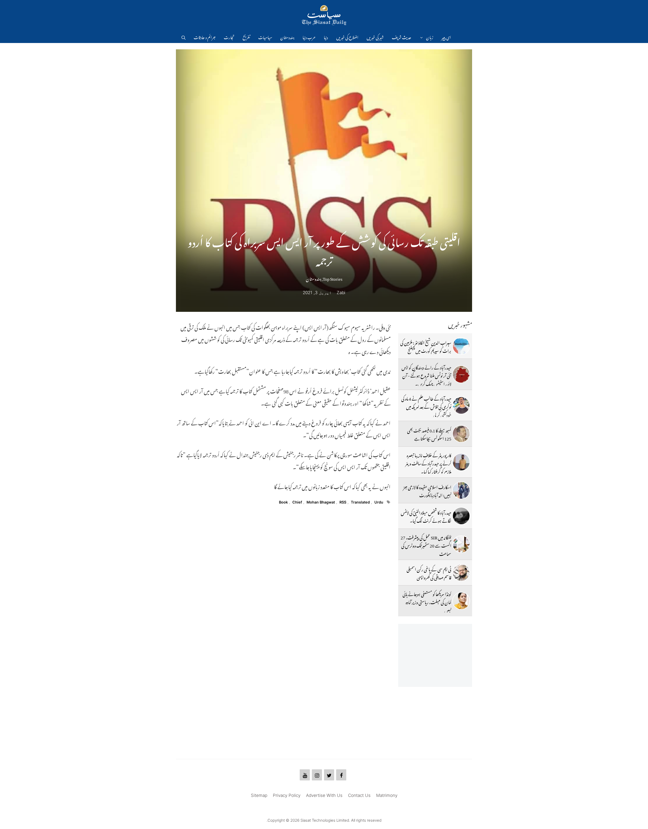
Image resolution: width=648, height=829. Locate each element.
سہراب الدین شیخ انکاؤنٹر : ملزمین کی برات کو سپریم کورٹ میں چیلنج (425, 346)
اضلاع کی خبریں (347, 37)
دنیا (326, 37)
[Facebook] (341, 774)
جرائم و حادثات (205, 37)
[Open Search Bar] (183, 36)
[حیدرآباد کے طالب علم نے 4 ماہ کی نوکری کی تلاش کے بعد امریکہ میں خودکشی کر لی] (461, 405)
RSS (342, 502)
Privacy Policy (286, 795)
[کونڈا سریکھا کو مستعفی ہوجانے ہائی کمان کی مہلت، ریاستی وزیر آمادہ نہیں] (461, 601)
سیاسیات (265, 37)
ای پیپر (446, 37)
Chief (297, 502)
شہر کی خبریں (375, 37)
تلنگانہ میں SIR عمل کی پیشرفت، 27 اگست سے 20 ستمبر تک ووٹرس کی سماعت (426, 544)
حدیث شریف (401, 37)
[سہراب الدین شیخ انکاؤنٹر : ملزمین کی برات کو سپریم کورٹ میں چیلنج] (461, 346)
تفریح (246, 37)
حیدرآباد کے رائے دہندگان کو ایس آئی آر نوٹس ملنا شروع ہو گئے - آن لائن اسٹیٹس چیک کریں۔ (426, 374)
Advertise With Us (324, 795)
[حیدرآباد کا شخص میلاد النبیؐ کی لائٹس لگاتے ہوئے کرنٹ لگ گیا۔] (461, 516)
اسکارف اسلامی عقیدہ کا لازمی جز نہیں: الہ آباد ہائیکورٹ (427, 490)
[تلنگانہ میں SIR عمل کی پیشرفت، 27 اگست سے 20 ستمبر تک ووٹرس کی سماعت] (461, 544)
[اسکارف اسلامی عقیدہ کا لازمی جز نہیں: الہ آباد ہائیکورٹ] (461, 490)
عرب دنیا (309, 37)
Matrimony (386, 795)
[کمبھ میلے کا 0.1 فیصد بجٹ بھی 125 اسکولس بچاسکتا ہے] (461, 434)
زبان (429, 37)
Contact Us (359, 795)
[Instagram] (317, 774)
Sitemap (259, 795)
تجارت (229, 37)
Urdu (378, 502)
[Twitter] (329, 774)
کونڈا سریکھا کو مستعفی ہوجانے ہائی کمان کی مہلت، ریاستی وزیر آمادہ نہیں (426, 601)
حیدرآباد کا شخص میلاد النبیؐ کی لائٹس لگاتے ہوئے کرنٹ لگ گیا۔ (426, 516)
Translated (360, 502)
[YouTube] (305, 774)
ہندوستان (287, 37)
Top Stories (332, 278)
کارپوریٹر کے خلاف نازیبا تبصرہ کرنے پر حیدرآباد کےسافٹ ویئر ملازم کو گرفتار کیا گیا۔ (428, 462)
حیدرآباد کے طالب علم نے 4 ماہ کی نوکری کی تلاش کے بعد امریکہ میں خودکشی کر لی (426, 406)
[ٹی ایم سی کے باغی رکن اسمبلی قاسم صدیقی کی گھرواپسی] (461, 572)
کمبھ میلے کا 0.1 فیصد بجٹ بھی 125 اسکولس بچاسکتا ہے (429, 433)
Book (283, 502)
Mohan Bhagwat (321, 502)
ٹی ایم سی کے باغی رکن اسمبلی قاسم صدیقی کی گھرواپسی (429, 572)
